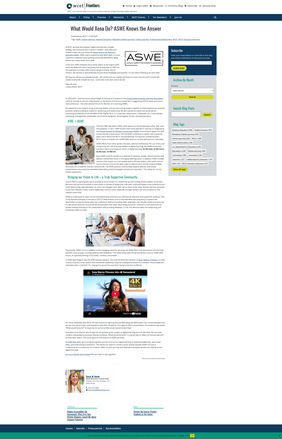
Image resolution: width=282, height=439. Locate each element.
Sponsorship (209, 5)
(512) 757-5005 (93, 388)
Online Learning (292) (181, 138)
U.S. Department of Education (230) (186, 146)
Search (192, 97)
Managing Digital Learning (123, 39)
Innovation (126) (195, 155)
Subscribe (192, 5)
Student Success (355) (203, 130)
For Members (160, 17)
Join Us (178, 17)
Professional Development (161, 39)
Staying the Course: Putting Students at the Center (145, 413)
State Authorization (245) (182, 142)
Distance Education (104, 39)
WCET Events (138, 17)
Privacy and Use (95, 428)
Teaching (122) (178, 159)
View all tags (179, 169)
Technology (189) (179, 155)
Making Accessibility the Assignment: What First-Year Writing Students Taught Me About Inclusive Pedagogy (81, 415)
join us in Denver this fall (88, 77)
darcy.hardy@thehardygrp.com (98, 390)
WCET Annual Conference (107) (195, 163)
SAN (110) (176, 163)
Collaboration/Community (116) (199, 159)
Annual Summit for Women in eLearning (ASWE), (119, 131)
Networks (119, 17)
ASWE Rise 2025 (74, 342)
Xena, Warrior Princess (147, 260)
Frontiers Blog (175, 5)
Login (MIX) (142, 5)
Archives (174, 86)
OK (192, 435)
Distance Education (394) (182, 130)
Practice (101, 17)
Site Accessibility (113, 428)
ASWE (78, 39)
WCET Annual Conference (189, 39)
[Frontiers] (83, 6)
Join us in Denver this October (78, 354)
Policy (87, 17)
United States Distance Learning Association (144, 98)
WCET (175, 39)
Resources (157, 5)
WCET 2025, (108, 55)
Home (128, 5)
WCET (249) (196, 138)
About (72, 17)
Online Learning (142, 39)
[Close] (279, 436)
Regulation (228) (179, 151)
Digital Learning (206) (196, 151)
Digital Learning (88, 39)
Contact (69, 428)
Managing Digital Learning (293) (185, 134)
